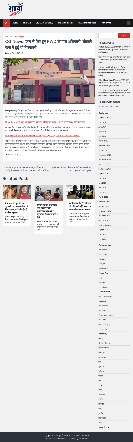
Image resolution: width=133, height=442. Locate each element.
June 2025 (102, 183)
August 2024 (103, 229)
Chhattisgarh (11, 37)
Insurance (106, 22)
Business (102, 282)
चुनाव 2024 (102, 366)
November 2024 (104, 215)
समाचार (100, 422)
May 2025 (102, 187)
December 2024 (104, 211)
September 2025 (104, 168)
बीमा (99, 380)
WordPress (83, 438)
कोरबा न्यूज (101, 352)
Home (15, 22)
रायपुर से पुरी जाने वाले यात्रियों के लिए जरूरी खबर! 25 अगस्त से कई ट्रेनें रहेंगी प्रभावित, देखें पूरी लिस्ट (114, 60)
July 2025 (102, 178)
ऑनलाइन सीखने (103, 347)
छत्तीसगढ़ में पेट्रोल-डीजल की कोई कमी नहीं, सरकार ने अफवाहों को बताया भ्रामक (80, 206)
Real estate (102, 329)
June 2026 (102, 126)
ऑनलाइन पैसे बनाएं (104, 343)
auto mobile (102, 249)
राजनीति (101, 403)
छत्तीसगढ (21, 37)
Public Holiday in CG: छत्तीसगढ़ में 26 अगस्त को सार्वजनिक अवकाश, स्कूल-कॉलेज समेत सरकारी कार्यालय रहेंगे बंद (114, 49)
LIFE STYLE (102, 310)
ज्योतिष (100, 375)
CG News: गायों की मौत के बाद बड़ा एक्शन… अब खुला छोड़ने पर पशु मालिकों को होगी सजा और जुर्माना (42, 135)
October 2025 (103, 164)
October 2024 (103, 220)
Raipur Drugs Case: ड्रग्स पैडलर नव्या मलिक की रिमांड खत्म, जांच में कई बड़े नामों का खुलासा (16, 208)
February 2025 (104, 201)
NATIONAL (102, 319)
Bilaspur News (103, 272)
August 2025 (103, 173)
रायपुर (100, 408)
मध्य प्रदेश (101, 394)
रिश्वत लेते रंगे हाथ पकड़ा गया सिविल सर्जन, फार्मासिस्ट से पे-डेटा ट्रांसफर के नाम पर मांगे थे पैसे (47, 211)
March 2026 (103, 140)
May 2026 (102, 131)
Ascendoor (61, 438)
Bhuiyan (27, 22)
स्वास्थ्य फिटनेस (103, 427)
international (103, 305)
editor (9, 53)
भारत (100, 385)
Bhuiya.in (102, 258)
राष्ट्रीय (100, 413)
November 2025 (104, 159)
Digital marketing (44, 22)
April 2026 (102, 136)
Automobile (102, 254)
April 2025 (102, 192)
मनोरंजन (101, 399)
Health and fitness (87, 22)
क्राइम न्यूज (102, 357)
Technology (102, 333)
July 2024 (102, 234)
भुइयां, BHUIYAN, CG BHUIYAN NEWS (74, 435)
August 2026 (103, 117)
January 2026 (103, 150)
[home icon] (6, 23)
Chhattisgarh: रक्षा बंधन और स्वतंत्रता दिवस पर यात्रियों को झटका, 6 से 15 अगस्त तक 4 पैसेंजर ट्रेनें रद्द (45, 122)
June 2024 (102, 239)
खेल (99, 361)
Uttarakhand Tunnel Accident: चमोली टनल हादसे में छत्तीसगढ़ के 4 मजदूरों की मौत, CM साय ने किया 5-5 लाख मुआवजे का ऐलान (114, 83)
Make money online (106, 315)
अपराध (100, 338)
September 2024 (104, 225)
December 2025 (104, 154)
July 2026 (102, 122)
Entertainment (65, 22)
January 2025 (103, 206)
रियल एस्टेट (102, 418)
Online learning (104, 324)
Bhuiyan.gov (103, 268)
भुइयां (100, 389)
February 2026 (104, 145)
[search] (129, 23)
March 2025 (103, 196)
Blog (100, 277)
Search (124, 35)
